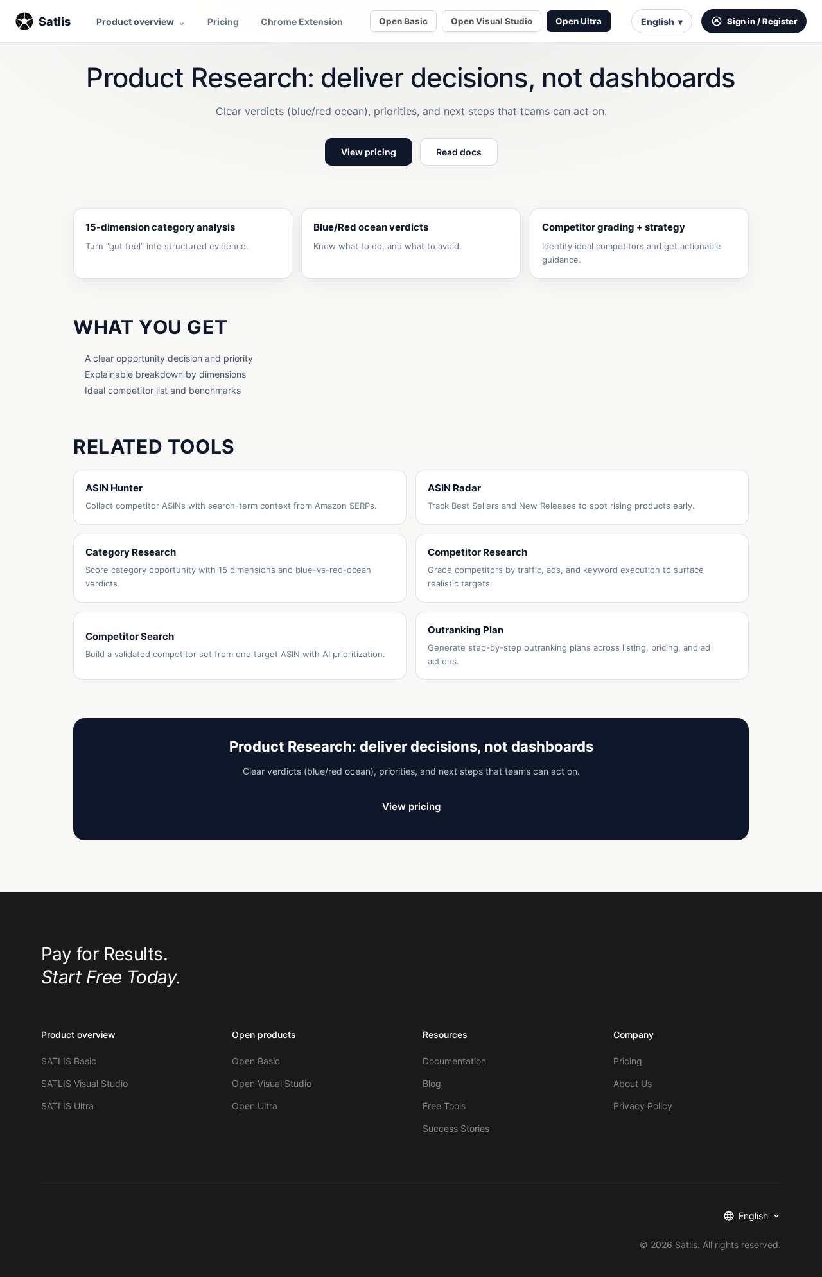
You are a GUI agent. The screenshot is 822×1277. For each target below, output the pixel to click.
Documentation (454, 1060)
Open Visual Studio (491, 21)
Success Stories (456, 1128)
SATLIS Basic (68, 1060)
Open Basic (403, 21)
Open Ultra (578, 21)
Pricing (223, 21)
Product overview (141, 21)
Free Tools (444, 1105)
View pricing (368, 151)
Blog (432, 1083)
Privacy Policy (642, 1105)
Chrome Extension (302, 21)
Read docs (459, 151)
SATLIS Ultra (67, 1105)
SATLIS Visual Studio (84, 1083)
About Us (632, 1083)
